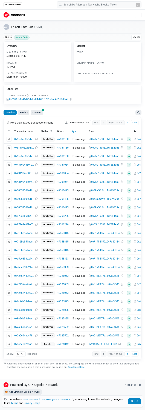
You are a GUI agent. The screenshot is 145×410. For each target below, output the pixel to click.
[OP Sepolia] (14, 15)
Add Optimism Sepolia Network (24, 392)
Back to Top (134, 384)
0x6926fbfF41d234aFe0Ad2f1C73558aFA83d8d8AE (38, 99)
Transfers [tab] (10, 112)
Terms (14, 403)
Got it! (134, 401)
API (138, 37)
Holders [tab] (24, 112)
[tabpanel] (72, 238)
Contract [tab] (37, 112)
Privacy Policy (32, 403)
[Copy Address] (70, 99)
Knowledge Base (76, 367)
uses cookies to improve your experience (47, 399)
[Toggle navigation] (138, 15)
